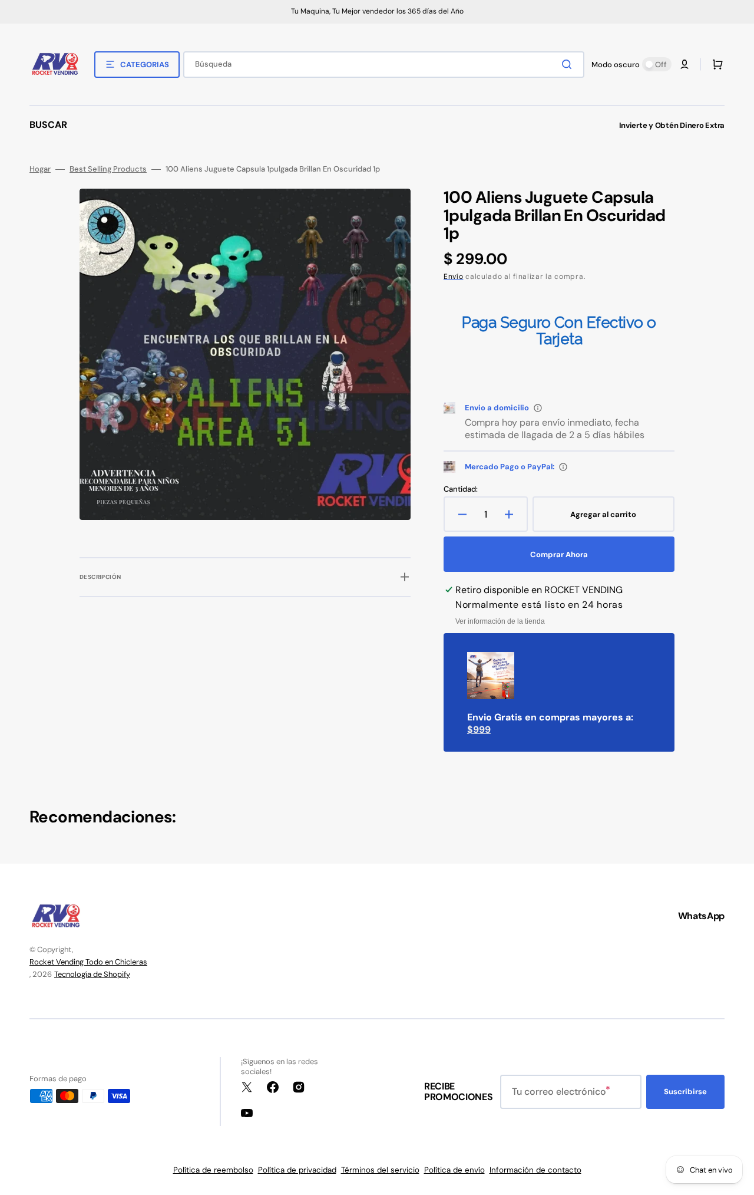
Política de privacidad (297, 1170)
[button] (684, 64)
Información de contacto (535, 1170)
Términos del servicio (380, 1170)
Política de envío (454, 1170)
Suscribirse (685, 1092)
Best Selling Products (108, 169)
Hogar (40, 169)
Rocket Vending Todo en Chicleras (88, 962)
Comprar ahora (559, 554)
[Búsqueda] (569, 64)
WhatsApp (701, 916)
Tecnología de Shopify (92, 974)
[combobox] (383, 64)
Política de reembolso (213, 1170)
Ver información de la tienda (500, 621)
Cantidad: (461, 489)
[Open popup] (538, 408)
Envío (454, 276)
